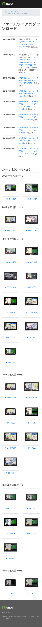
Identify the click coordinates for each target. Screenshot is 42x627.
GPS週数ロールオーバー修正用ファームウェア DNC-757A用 (28, 130)
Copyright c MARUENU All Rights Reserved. (14, 616)
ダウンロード (15, 11)
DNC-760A (22, 47)
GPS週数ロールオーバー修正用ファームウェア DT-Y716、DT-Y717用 (28, 80)
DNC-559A (26, 42)
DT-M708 (28, 65)
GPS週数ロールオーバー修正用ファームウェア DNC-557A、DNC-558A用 (28, 151)
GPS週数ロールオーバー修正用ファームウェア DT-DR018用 (28, 93)
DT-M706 (28, 62)
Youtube (10, 619)
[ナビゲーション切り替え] (37, 4)
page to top (6, 612)
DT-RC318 (29, 67)
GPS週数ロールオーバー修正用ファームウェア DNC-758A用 (28, 140)
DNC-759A (28, 44)
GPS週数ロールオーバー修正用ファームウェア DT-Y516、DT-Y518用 (28, 117)
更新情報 (31, 616)
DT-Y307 (27, 60)
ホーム (6, 11)
